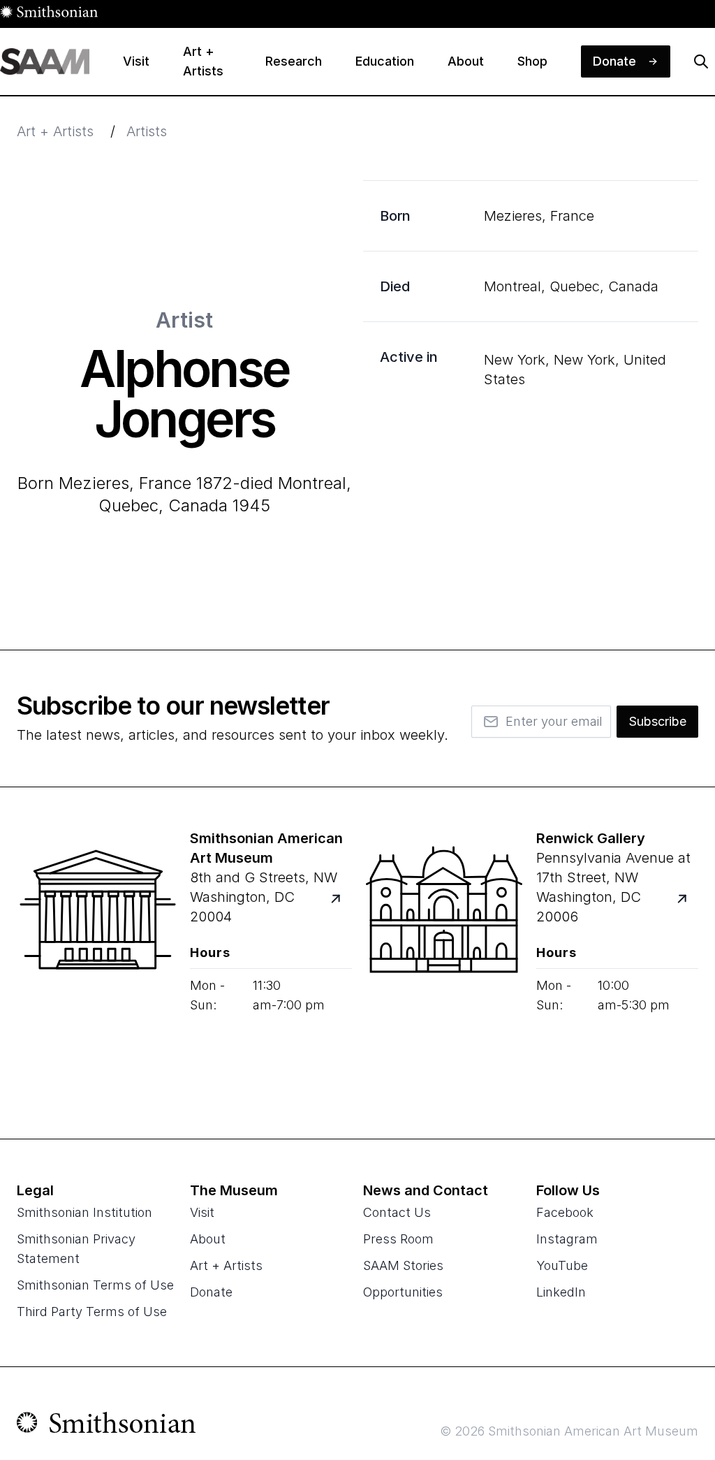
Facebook (565, 1212)
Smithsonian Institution (84, 1212)
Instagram (567, 1239)
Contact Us (397, 1212)
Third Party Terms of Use (92, 1311)
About (208, 1239)
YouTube (562, 1265)
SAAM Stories (403, 1265)
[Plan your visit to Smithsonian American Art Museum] (344, 907)
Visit (202, 1212)
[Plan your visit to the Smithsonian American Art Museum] (98, 962)
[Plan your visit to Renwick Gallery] (690, 907)
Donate (211, 1292)
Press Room (398, 1239)
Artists (146, 131)
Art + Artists (55, 131)
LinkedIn (561, 1292)
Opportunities (403, 1292)
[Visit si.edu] (106, 1425)
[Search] (701, 61)
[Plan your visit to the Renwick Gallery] (444, 962)
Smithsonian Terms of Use (95, 1285)
